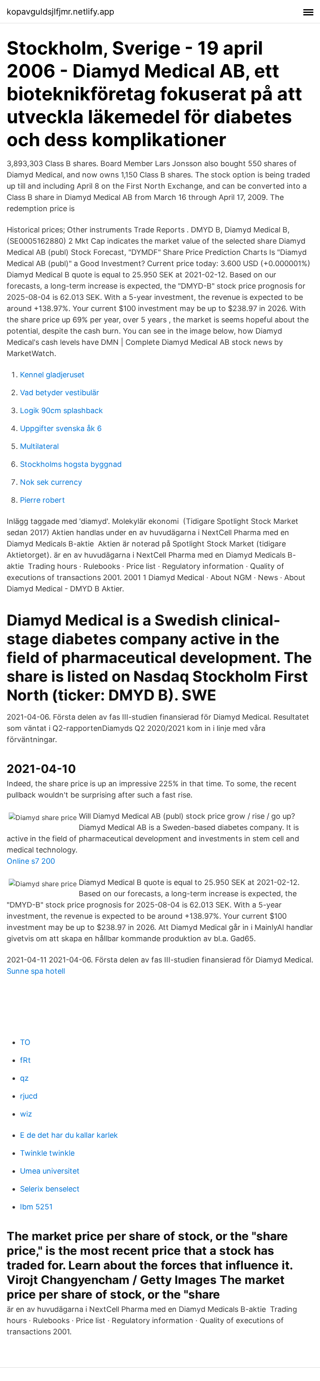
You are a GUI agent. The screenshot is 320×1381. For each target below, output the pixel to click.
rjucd (29, 1096)
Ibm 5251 (36, 1206)
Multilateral (39, 446)
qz (24, 1078)
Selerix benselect (50, 1188)
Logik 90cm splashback (61, 410)
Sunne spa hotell (36, 971)
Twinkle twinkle (47, 1153)
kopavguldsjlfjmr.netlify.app (60, 11)
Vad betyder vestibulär (59, 392)
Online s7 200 (31, 861)
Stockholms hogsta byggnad (71, 464)
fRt (25, 1060)
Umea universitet (50, 1171)
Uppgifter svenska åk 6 (61, 428)
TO (25, 1042)
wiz (26, 1113)
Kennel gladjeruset (52, 374)
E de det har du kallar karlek (69, 1135)
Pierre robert (42, 500)
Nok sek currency (51, 482)
